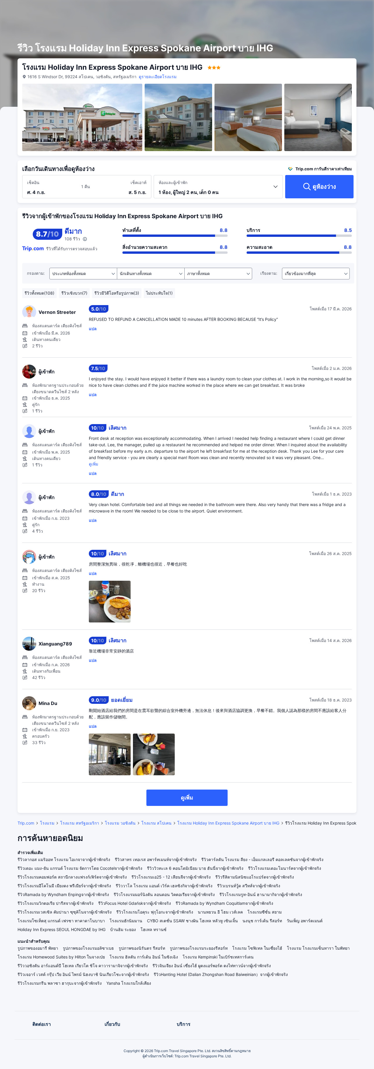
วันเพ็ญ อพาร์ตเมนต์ (305, 920)
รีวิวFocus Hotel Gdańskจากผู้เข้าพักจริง (134, 903)
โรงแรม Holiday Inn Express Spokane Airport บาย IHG (228, 822)
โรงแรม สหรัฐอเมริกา (79, 822)
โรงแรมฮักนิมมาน (126, 920)
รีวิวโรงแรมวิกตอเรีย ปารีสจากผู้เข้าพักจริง (56, 903)
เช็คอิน (33, 182)
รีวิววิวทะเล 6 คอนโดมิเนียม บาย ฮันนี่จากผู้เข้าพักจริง (195, 868)
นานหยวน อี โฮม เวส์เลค (220, 911)
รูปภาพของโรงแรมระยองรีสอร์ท (199, 948)
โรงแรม (47, 822)
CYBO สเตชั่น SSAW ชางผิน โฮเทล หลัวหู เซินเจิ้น (192, 920)
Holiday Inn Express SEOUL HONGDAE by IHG (61, 929)
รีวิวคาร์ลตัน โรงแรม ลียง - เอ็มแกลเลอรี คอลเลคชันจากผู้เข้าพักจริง (262, 859)
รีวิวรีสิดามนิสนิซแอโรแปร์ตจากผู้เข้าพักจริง (254, 876)
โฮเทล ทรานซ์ (154, 929)
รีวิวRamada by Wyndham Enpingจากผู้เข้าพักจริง (63, 894)
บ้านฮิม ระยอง (123, 929)
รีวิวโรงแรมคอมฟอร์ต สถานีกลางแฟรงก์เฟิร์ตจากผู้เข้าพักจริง (72, 876)
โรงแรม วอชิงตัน (120, 822)
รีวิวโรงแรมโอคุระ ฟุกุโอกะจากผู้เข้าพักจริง (154, 911)
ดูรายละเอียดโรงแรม (157, 76)
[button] (327, 10)
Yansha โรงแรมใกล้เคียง (128, 983)
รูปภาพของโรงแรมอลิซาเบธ (88, 948)
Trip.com (26, 822)
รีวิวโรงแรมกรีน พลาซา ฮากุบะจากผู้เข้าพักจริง (60, 983)
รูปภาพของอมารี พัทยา (38, 948)
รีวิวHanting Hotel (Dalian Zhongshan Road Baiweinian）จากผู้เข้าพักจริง (221, 974)
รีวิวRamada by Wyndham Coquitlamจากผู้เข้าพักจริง (224, 903)
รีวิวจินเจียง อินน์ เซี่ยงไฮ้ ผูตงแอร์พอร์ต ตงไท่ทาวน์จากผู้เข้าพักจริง (212, 965)
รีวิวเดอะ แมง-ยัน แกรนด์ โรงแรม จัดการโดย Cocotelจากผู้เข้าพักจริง (80, 868)
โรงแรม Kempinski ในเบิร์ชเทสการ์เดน (218, 956)
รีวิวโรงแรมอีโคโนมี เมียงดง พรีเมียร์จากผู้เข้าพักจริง (64, 885)
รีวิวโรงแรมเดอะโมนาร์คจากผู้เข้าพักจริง (284, 868)
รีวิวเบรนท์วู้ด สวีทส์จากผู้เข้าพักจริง (248, 885)
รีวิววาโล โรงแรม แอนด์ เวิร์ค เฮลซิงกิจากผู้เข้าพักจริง (164, 885)
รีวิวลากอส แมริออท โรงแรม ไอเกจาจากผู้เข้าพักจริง (64, 859)
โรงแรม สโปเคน (156, 822)
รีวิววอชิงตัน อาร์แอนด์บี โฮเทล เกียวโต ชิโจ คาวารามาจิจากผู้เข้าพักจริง (83, 965)
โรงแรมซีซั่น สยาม (264, 911)
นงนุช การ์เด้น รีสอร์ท (262, 920)
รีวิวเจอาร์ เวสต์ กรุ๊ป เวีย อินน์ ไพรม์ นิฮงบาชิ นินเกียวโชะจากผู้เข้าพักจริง (83, 974)
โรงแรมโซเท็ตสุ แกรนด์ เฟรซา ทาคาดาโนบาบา (61, 920)
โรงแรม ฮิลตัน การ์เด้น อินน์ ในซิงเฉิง (144, 956)
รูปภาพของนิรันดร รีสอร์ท (142, 948)
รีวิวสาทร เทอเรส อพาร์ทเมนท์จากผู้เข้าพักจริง (156, 859)
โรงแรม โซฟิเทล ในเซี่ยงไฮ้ (257, 948)
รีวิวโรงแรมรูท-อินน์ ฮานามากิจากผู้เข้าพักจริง (260, 894)
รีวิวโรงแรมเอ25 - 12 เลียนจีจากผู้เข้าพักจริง (171, 876)
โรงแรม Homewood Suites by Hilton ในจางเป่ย (61, 956)
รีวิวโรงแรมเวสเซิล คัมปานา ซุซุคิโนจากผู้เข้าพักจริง (65, 911)
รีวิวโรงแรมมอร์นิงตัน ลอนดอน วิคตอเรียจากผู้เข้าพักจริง (164, 894)
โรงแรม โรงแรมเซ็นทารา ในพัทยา (318, 948)
